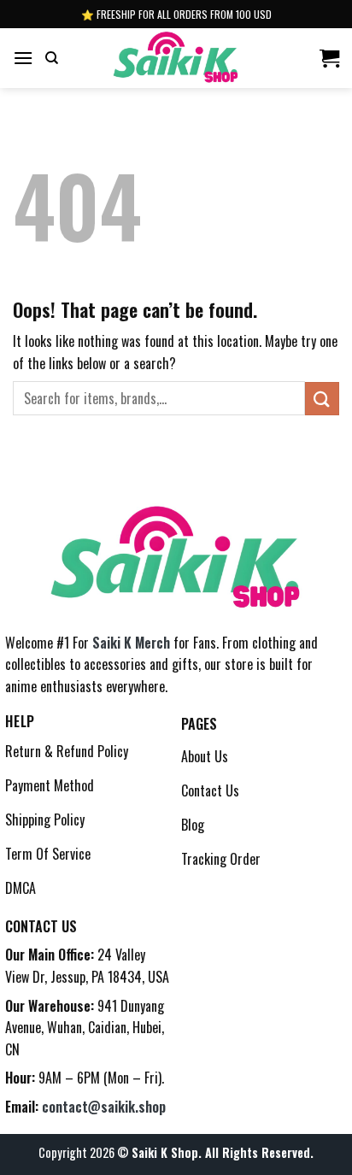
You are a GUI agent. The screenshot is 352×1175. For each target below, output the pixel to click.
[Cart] (329, 58)
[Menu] (23, 58)
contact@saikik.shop (104, 1106)
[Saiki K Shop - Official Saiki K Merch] (176, 58)
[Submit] (322, 398)
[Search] (51, 58)
